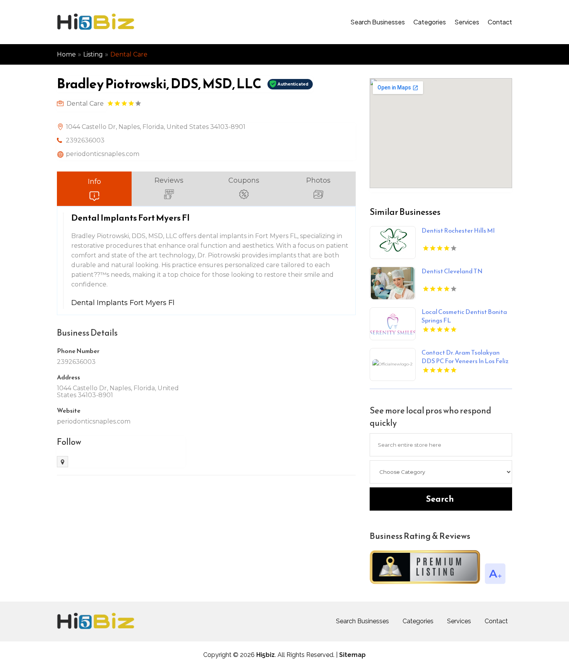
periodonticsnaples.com (102, 154)
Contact (500, 22)
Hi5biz (265, 654)
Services (466, 22)
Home (66, 54)
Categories (429, 22)
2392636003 (85, 140)
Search (440, 498)
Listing (93, 54)
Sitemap (352, 654)
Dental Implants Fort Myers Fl (123, 302)
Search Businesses (377, 22)
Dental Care (128, 54)
